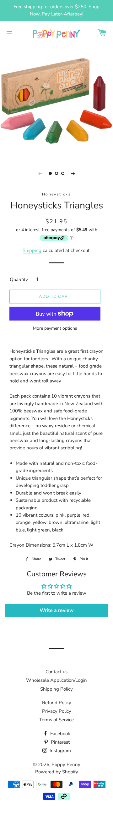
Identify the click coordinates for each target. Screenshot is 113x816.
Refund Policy (56, 702)
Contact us (56, 672)
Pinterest (60, 742)
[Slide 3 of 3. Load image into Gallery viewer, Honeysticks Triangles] (63, 173)
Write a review (57, 610)
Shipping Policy (56, 689)
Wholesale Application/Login (56, 680)
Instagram (59, 750)
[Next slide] (73, 173)
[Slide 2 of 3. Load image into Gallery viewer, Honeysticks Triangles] (56, 173)
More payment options (55, 328)
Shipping (32, 250)
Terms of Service (56, 720)
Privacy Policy (56, 711)
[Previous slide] (40, 173)
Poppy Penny (65, 764)
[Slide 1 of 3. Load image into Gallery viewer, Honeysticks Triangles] (50, 173)
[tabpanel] (56, 102)
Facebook (59, 733)
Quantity (19, 279)
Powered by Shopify (56, 772)
